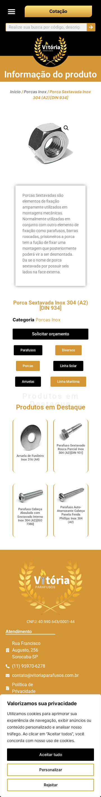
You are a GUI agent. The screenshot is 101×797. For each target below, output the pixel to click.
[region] (50, 745)
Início (15, 91)
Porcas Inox (35, 91)
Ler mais (30, 532)
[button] (11, 11)
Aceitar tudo (50, 754)
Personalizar (50, 769)
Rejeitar (51, 784)
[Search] (91, 27)
